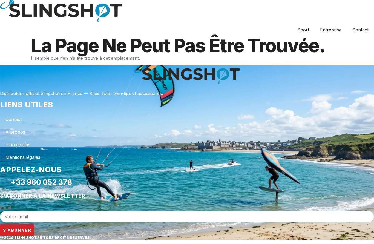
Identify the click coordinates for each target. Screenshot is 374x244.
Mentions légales (22, 157)
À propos (15, 132)
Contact (360, 30)
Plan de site (17, 144)
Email (5, 207)
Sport (303, 30)
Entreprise (330, 30)
